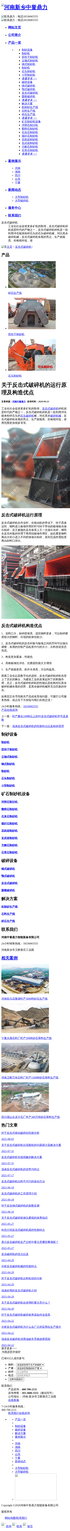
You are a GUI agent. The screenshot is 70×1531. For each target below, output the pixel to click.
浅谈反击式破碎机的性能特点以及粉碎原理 (38, 726)
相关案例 (9, 958)
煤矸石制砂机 (30, 135)
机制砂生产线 (30, 107)
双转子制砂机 (30, 56)
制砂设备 (20, 1426)
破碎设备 (20, 1429)
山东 (17, 178)
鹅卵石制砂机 (30, 128)
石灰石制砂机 (30, 132)
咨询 (8, 1526)
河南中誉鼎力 (19, 401)
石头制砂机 (28, 71)
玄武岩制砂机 (30, 143)
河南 (17, 168)
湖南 (17, 171)
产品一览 (14, 42)
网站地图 (10, 1517)
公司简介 (14, 35)
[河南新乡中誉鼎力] (24, 7)
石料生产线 (28, 110)
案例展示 (14, 161)
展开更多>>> (9, 1348)
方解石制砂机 (30, 146)
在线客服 (13, 1400)
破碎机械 (55, 415)
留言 (30, 1526)
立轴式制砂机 (30, 60)
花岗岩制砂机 (30, 139)
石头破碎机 (27, 415)
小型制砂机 (28, 74)
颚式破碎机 (28, 89)
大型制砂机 (22, 197)
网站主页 (14, 27)
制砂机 (26, 53)
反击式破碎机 (30, 92)
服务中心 (14, 208)
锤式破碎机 (28, 85)
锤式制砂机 (28, 64)
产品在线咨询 (9, 709)
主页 (9, 246)
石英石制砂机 (30, 150)
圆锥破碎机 (28, 96)
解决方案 (20, 1433)
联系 (19, 1526)
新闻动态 (14, 190)
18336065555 (30, 706)
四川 (17, 175)
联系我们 (14, 215)
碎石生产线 (28, 114)
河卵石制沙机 (30, 125)
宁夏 (17, 182)
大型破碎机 (22, 200)
